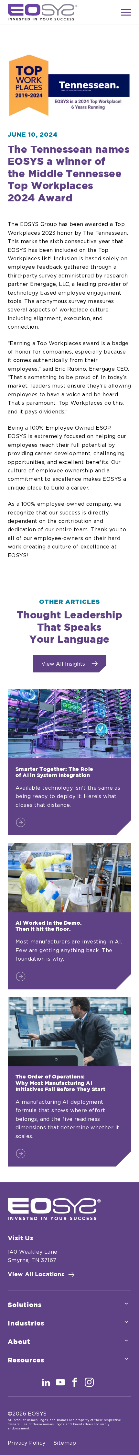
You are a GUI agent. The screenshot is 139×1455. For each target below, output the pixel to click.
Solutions (25, 1305)
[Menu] (126, 12)
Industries (26, 1323)
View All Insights (63, 664)
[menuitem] (69, 1305)
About (19, 1342)
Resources (26, 1360)
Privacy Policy (27, 1443)
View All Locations (36, 1274)
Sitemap (64, 1443)
